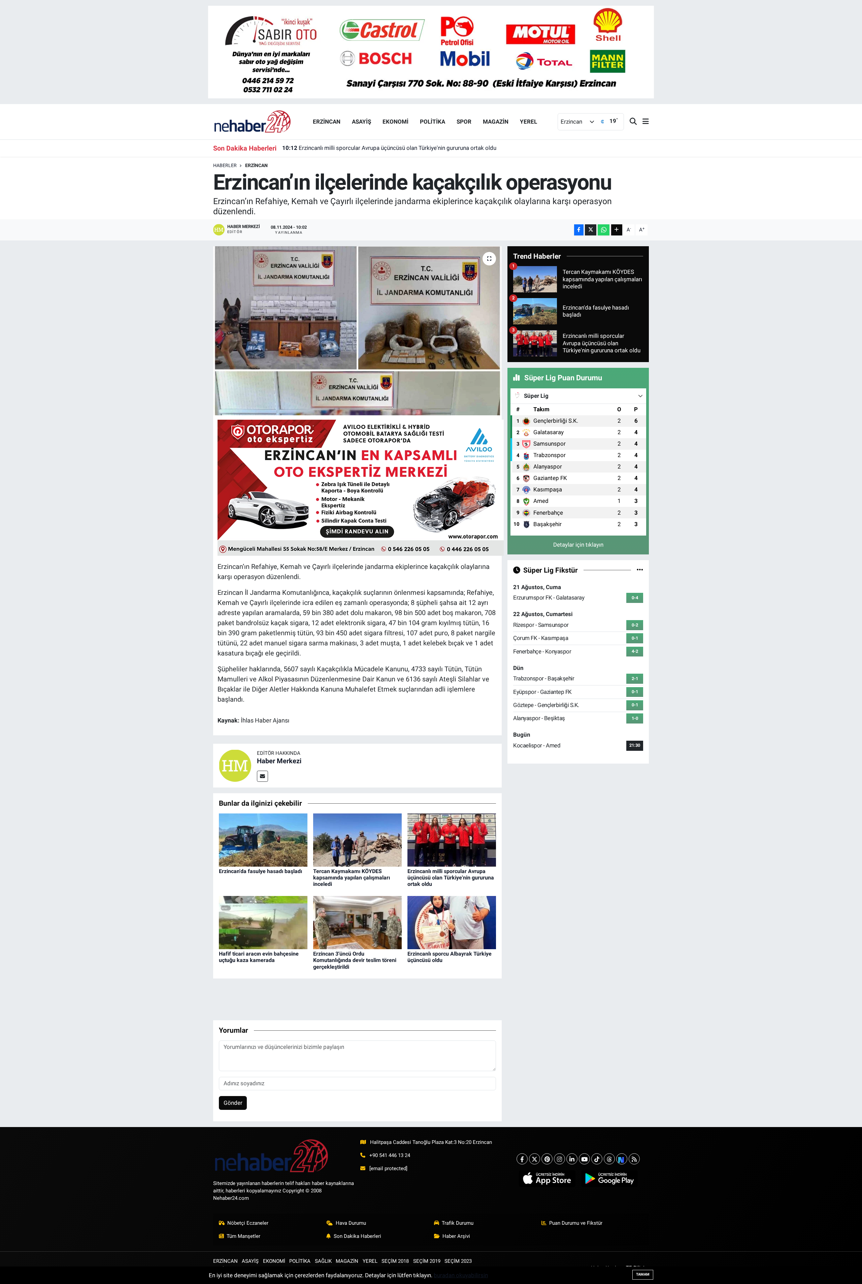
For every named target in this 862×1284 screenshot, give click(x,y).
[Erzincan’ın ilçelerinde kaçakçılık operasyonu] (357, 330)
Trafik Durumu (457, 1223)
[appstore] (547, 1178)
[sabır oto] (431, 51)
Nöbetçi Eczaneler (247, 1223)
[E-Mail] (262, 776)
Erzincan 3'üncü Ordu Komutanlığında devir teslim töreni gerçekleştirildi (354, 960)
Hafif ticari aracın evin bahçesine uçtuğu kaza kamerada (259, 957)
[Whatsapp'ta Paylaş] (603, 229)
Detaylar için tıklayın (578, 544)
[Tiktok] (596, 1158)
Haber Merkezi (279, 761)
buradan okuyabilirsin (461, 1275)
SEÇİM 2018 (395, 1261)
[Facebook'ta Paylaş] (579, 229)
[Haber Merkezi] (235, 765)
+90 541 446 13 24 (389, 1155)
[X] (534, 1158)
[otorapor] (361, 487)
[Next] (621, 1158)
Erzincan (256, 165)
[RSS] (634, 1158)
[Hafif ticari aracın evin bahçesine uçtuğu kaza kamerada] (263, 922)
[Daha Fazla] (616, 229)
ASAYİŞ (361, 121)
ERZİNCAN (326, 121)
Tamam (643, 1274)
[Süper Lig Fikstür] (640, 570)
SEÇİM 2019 (426, 1261)
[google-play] (609, 1178)
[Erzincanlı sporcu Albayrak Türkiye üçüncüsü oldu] (451, 922)
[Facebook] (522, 1158)
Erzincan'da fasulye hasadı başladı (260, 871)
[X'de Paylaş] (590, 229)
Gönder (233, 1102)
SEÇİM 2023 (458, 1261)
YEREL (528, 121)
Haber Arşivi (456, 1236)
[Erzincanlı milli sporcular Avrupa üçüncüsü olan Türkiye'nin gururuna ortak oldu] (451, 839)
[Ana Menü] (643, 122)
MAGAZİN (495, 121)
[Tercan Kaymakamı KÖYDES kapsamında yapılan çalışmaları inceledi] (357, 839)
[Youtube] (584, 1158)
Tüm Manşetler (243, 1236)
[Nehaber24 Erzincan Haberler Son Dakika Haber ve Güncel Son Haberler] (253, 121)
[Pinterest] (547, 1158)
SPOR (464, 121)
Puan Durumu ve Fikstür (575, 1223)
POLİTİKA (432, 121)
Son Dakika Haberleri (357, 1236)
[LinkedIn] (571, 1158)
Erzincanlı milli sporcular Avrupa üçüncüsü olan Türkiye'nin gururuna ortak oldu (389, 148)
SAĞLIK (323, 1261)
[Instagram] (559, 1158)
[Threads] (609, 1158)
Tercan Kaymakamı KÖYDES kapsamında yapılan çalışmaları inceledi (351, 877)
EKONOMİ (395, 121)
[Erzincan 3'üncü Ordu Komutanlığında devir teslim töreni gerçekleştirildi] (357, 922)
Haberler (225, 165)
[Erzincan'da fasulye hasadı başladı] (263, 839)
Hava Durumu (351, 1223)
